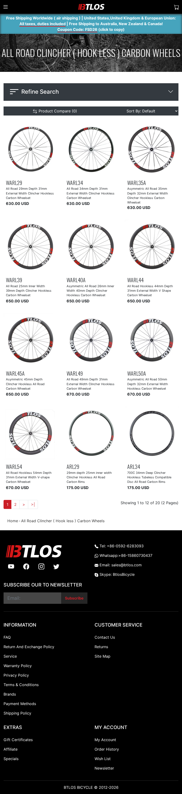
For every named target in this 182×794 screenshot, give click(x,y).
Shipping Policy (17, 713)
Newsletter (104, 768)
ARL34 (133, 466)
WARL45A (15, 373)
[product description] (48, 172)
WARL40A (76, 280)
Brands (10, 694)
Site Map (102, 656)
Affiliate (11, 749)
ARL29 (73, 466)
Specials (11, 758)
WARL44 (135, 280)
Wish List (103, 758)
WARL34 (75, 182)
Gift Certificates (18, 739)
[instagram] (41, 566)
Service (10, 656)
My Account (105, 739)
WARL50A (136, 373)
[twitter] (56, 566)
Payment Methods (20, 703)
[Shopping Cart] (176, 7)
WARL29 (14, 182)
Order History (107, 749)
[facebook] (26, 566)
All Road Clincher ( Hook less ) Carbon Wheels (63, 520)
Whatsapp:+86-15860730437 (125, 555)
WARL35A (136, 182)
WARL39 (14, 280)
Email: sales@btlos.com (120, 565)
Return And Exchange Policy (29, 646)
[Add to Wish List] (27, 172)
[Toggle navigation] (5, 6)
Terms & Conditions (21, 684)
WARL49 (75, 373)
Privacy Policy (16, 675)
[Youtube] (11, 566)
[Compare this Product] (37, 172)
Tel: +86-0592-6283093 (121, 546)
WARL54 (14, 466)
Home (12, 520)
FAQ (7, 637)
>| (33, 504)
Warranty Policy (18, 665)
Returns (101, 646)
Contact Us (105, 637)
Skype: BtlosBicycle (116, 574)
